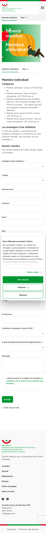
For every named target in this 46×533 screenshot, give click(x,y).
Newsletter (7, 476)
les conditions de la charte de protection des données (24, 380)
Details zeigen (33, 272)
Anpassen (22, 287)
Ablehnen (23, 295)
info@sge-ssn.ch (8, 513)
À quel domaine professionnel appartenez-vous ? (23, 342)
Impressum (11, 529)
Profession (7, 314)
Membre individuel (10, 69)
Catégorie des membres (13, 161)
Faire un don (8, 491)
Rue (4, 231)
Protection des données (29, 529)
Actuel (5, 471)
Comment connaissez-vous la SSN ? (18, 328)
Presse (5, 481)
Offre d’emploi (9, 486)
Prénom (6, 203)
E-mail (5, 300)
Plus (23, 17)
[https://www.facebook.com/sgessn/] (3, 499)
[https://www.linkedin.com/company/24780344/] (7, 499)
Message (6, 356)
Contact (6, 466)
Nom (4, 217)
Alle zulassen (23, 280)
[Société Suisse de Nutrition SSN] (12, 7)
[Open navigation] (42, 7)
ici (12, 139)
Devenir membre (9, 17)
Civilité (5, 175)
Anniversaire (8, 189)
